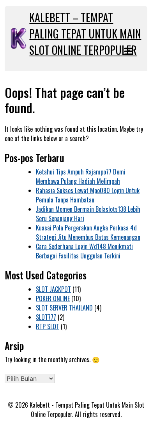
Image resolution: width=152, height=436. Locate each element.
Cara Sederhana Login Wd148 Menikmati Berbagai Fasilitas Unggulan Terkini (84, 251)
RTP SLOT (47, 326)
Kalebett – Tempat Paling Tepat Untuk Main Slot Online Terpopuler (85, 33)
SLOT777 (46, 317)
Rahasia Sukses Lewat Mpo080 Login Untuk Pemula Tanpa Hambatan (88, 195)
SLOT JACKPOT (53, 289)
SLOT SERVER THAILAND (64, 307)
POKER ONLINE (53, 298)
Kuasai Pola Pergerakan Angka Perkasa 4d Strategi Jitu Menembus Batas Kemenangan (88, 232)
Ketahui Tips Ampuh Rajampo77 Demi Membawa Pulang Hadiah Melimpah (80, 176)
